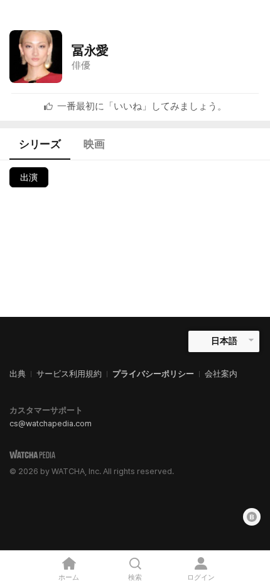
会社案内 (221, 374)
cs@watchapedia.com (50, 423)
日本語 (224, 341)
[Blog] (252, 517)
